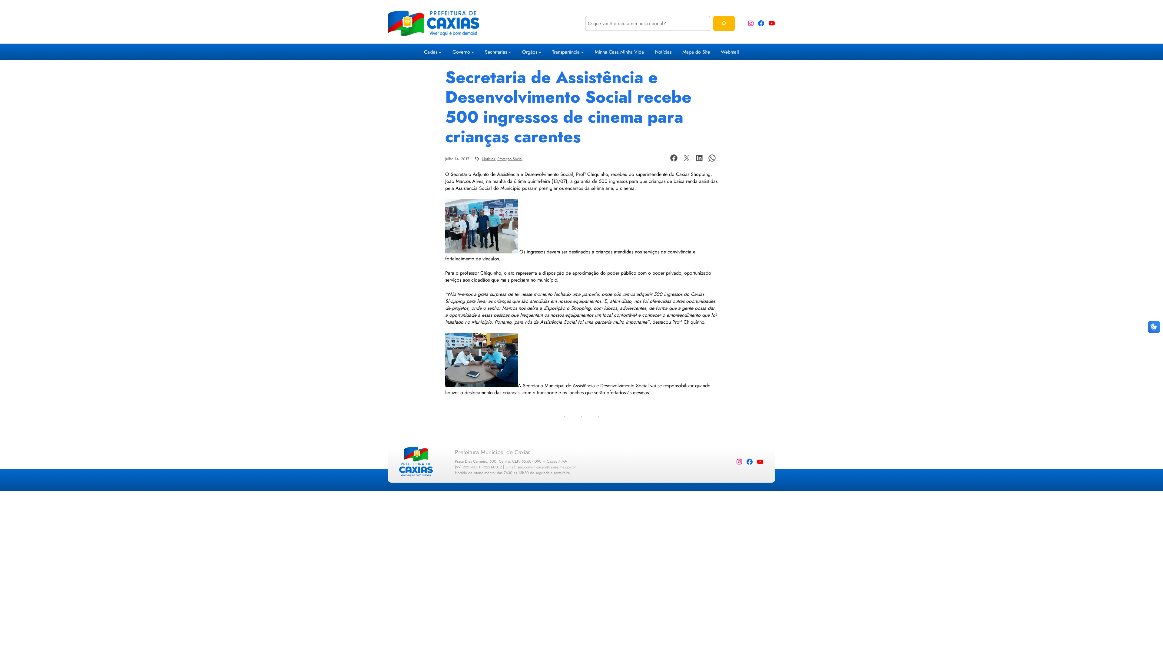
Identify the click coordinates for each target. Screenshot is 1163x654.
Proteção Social (509, 159)
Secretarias (496, 51)
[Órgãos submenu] (540, 52)
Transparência (566, 51)
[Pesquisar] (724, 23)
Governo (461, 51)
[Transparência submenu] (582, 52)
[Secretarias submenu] (509, 52)
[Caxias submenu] (440, 52)
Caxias (430, 51)
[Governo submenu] (472, 52)
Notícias (488, 159)
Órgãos (529, 51)
